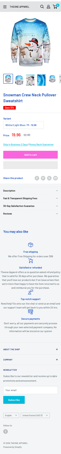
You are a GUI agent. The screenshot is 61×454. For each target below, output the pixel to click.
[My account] (48, 6)
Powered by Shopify (12, 447)
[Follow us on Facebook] (5, 431)
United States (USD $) (32, 415)
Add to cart (30, 154)
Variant (7, 118)
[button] (30, 165)
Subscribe (14, 399)
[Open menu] (5, 7)
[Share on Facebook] (37, 178)
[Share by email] (55, 178)
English (8, 415)
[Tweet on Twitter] (49, 178)
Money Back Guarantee (41, 144)
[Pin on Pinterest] (43, 178)
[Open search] (42, 6)
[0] (55, 7)
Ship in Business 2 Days (15, 144)
